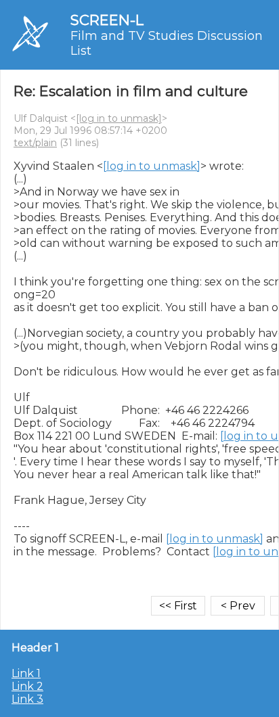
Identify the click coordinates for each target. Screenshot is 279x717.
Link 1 (26, 673)
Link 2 (27, 686)
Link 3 (27, 699)
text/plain (35, 143)
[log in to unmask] (119, 118)
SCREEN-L (107, 19)
